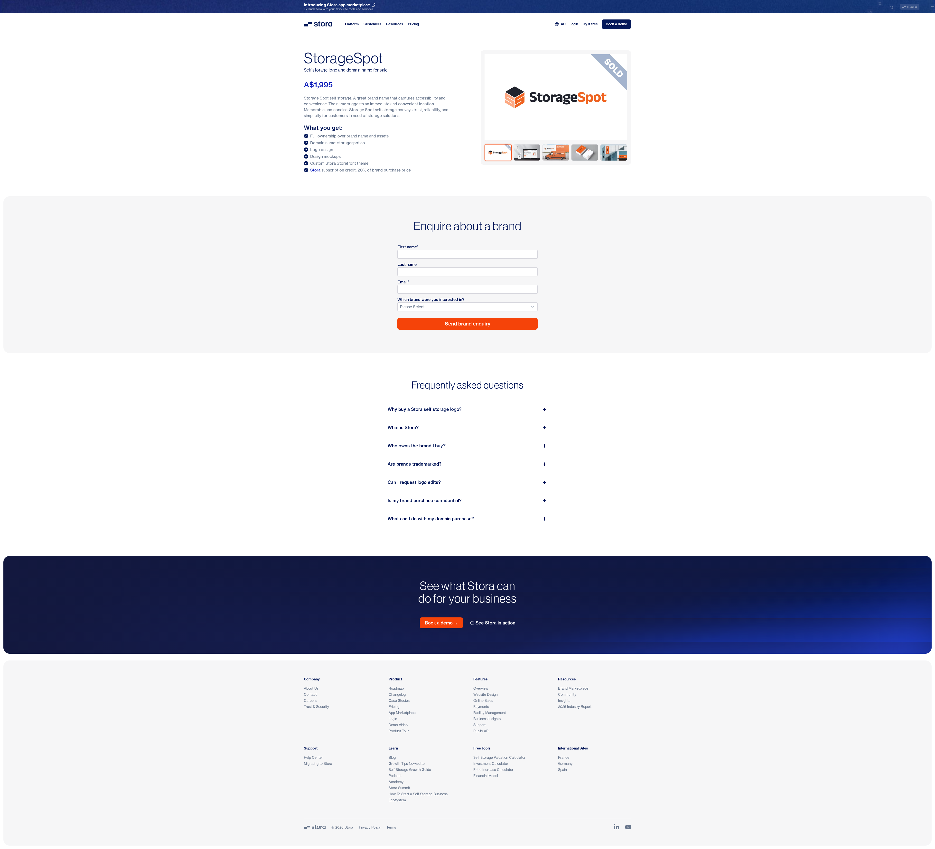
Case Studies (399, 700)
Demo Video (398, 725)
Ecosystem (397, 800)
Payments (481, 706)
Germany (565, 763)
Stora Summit (399, 788)
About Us (311, 688)
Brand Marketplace (573, 688)
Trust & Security (316, 706)
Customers (372, 24)
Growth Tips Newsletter (407, 763)
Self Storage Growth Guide (410, 770)
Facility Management (489, 713)
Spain (562, 770)
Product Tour (399, 731)
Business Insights (487, 719)
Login (574, 24)
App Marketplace (402, 713)
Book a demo (616, 24)
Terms (391, 827)
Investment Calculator (490, 763)
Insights (564, 700)
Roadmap (396, 688)
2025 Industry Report (574, 706)
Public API (481, 731)
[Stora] (315, 827)
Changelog (397, 694)
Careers (310, 700)
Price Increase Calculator (493, 770)
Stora (315, 170)
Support (479, 725)
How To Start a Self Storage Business (418, 794)
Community (567, 694)
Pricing (413, 24)
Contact (310, 694)
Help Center (313, 757)
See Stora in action (495, 623)
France (563, 757)
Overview (480, 688)
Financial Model (485, 776)
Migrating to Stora (318, 763)
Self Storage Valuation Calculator (499, 757)
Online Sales (483, 700)
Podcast (395, 776)
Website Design (485, 694)
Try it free (590, 24)
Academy (396, 782)
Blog (392, 757)
